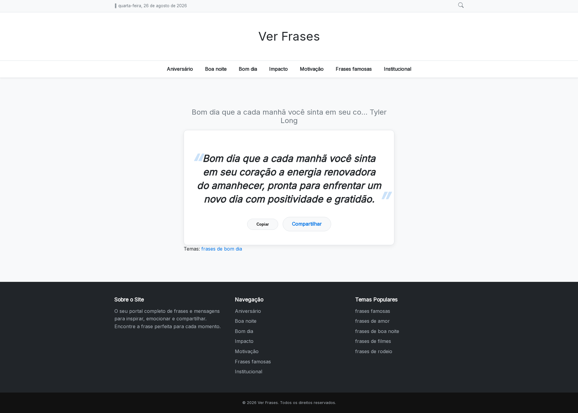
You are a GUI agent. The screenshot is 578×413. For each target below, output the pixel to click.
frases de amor (372, 321)
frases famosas (372, 311)
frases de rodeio (373, 351)
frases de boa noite (377, 331)
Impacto (278, 69)
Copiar (262, 224)
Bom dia (248, 69)
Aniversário (180, 69)
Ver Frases (289, 36)
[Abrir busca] (461, 5)
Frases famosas (354, 69)
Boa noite (216, 69)
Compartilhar (307, 224)
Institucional (397, 69)
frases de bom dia (221, 249)
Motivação (312, 69)
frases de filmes (373, 341)
